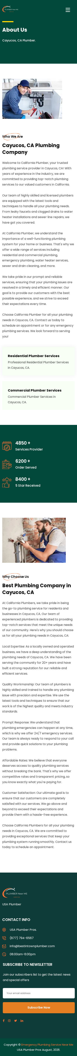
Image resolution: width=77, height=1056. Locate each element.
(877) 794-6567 (22, 938)
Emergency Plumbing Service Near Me (47, 1045)
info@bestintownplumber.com (32, 946)
